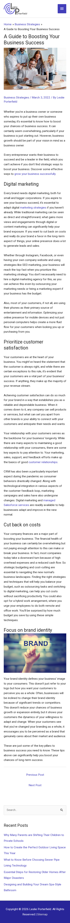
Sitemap (42, 914)
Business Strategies (16, 97)
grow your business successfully (34, 174)
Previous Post (35, 774)
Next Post (35, 785)
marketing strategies (33, 207)
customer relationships (43, 462)
